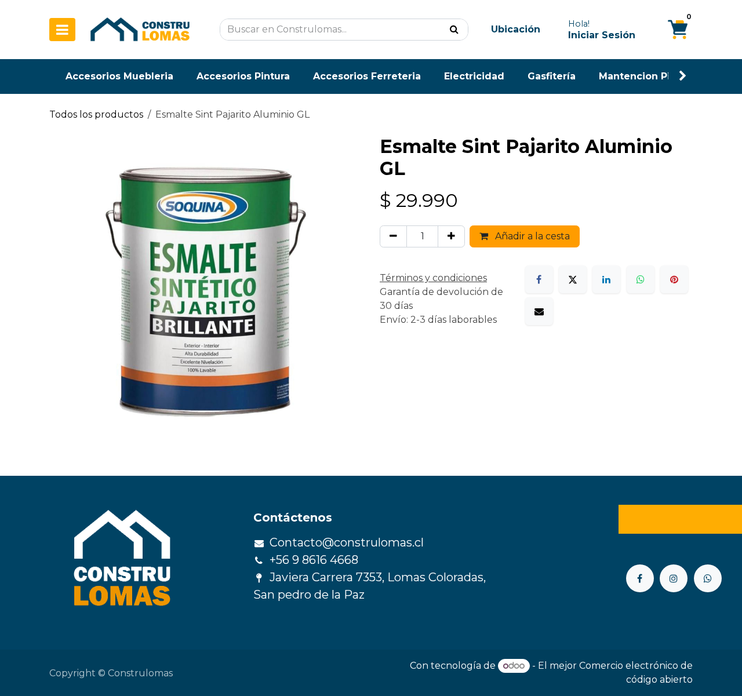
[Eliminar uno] (393, 236)
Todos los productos (96, 114)
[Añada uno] (451, 236)
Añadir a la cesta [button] (531, 236)
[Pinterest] (674, 279)
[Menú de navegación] (62, 29)
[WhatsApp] (640, 279)
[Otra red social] (708, 578)
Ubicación (515, 29)
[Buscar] (454, 29)
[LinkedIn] (606, 279)
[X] (573, 279)
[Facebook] (539, 279)
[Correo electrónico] (539, 311)
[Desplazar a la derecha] (683, 76)
